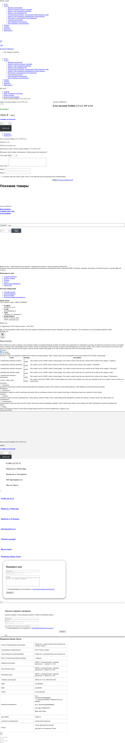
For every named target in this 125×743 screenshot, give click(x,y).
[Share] (3, 737)
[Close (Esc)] (1, 737)
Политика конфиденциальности (14, 297)
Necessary (5, 352)
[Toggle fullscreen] (4, 737)
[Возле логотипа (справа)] (3, 742)
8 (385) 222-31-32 (13, 463)
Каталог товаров (9, 278)
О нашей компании (10, 276)
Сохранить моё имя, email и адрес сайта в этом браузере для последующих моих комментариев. (34, 176)
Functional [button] (3, 383)
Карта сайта (8, 285)
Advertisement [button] (4, 399)
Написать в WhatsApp (16, 469)
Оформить (10, 49)
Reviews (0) (7, 135)
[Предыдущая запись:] (1, 742)
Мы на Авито (12, 485)
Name (2, 169)
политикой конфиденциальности (44, 589)
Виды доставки (9, 295)
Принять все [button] (4, 331)
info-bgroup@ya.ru (14, 480)
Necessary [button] (3, 350)
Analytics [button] (3, 394)
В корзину (3, 49)
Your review (4, 166)
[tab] (64, 134)
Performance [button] (4, 388)
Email (2, 173)
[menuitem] (6, 4)
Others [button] (2, 405)
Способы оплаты (9, 292)
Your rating (4, 155)
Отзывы (6, 280)
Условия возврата (10, 294)
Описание (7, 134)
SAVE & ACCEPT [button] (6, 410)
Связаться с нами (12, 55)
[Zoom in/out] (6, 737)
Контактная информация (12, 283)
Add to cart (5, 128)
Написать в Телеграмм (16, 474)
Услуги (6, 282)
